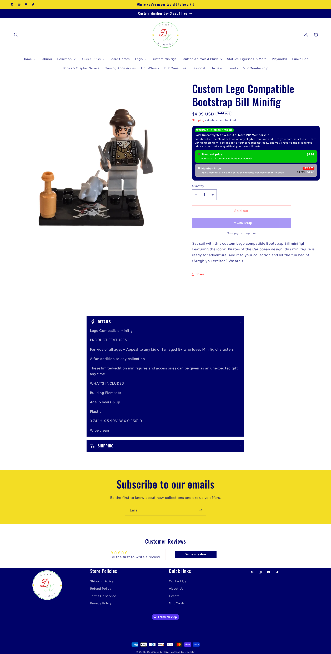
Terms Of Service (103, 596)
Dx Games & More (158, 651)
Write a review (195, 554)
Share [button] (200, 274)
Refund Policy (100, 588)
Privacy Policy (101, 603)
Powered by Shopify (182, 651)
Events (174, 596)
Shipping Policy (102, 581)
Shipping (198, 120)
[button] (16, 35)
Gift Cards (177, 603)
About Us (176, 588)
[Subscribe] (201, 510)
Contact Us (177, 581)
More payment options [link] (241, 233)
